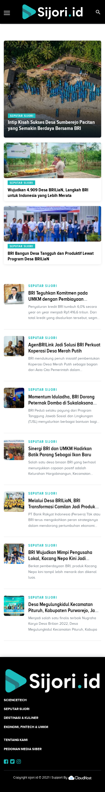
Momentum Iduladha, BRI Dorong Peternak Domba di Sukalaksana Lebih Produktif (61, 403)
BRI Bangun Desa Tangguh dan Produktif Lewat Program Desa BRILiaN (51, 256)
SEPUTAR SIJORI (42, 285)
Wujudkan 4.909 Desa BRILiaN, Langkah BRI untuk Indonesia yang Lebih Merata (48, 193)
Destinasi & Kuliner (21, 718)
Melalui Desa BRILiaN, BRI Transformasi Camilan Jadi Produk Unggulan (61, 506)
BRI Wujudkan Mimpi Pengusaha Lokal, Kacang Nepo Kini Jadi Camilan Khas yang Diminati (60, 558)
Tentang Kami (16, 740)
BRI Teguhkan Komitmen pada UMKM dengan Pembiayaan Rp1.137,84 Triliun (58, 299)
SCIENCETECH (15, 700)
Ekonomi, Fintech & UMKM (26, 727)
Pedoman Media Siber (23, 749)
